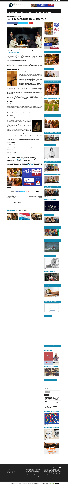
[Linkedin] (55, 0)
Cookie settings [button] (51, 483)
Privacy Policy (38, 12)
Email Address (47, 385)
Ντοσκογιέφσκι (14, 187)
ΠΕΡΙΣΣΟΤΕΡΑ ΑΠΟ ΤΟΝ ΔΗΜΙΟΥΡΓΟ (21, 210)
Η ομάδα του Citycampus (11, 472)
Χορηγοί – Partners (10, 474)
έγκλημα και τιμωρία (19, 187)
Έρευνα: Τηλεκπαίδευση (47, 12)
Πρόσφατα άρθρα (10, 16)
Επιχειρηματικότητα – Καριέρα (34, 9)
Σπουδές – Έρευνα (16, 9)
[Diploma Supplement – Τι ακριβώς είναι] (36, 216)
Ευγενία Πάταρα (11, 20)
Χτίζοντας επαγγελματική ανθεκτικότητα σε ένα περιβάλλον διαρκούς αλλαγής (52, 402)
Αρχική (10, 9)
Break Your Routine (46, 9)
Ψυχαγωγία (19, 16)
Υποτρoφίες (24, 9)
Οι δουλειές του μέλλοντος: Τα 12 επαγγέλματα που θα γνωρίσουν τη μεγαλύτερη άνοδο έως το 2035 (52, 398)
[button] (59, 11)
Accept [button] (57, 483)
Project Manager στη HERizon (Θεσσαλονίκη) (51, 407)
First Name (46, 388)
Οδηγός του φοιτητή (13, 12)
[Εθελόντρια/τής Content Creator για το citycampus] (12, 216)
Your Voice (54, 9)
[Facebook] (51, 0)
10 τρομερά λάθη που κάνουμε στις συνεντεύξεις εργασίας (13, 197)
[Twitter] (58, 0)
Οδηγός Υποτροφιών (19, 159)
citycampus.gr (30, 164)
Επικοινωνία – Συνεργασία (11, 471)
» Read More (46, 78)
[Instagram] (53, 0)
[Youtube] (60, 0)
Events (26, 12)
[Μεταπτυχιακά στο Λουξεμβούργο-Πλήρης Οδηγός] (24, 216)
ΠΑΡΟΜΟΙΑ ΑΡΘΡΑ (11, 210)
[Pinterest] (56, 0)
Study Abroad (31, 12)
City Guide (21, 12)
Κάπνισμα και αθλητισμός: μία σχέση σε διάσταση (35, 197)
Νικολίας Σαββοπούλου (14, 52)
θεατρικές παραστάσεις (26, 187)
